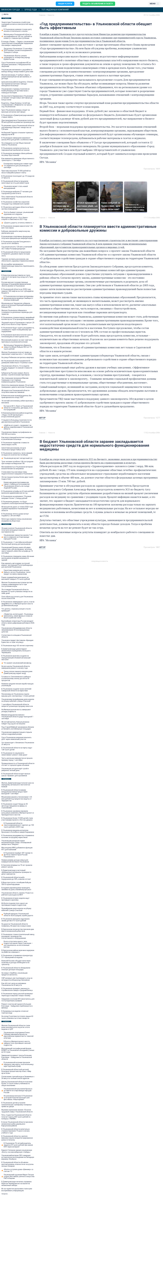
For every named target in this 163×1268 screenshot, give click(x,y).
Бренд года (31, 10)
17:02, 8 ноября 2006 (152, 433)
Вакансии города (10, 10)
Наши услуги (65, 4)
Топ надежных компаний (55, 10)
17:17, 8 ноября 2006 (152, 218)
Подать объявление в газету (97, 4)
